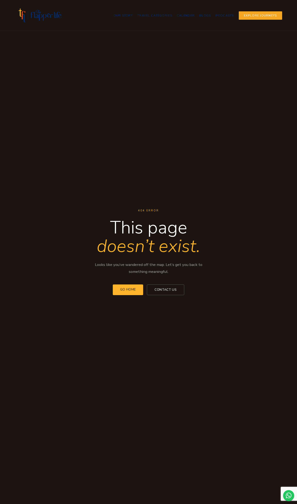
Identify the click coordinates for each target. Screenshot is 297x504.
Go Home (128, 289)
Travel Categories (154, 15)
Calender (186, 15)
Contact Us (166, 289)
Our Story (123, 15)
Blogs (205, 15)
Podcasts (225, 15)
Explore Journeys (260, 15)
